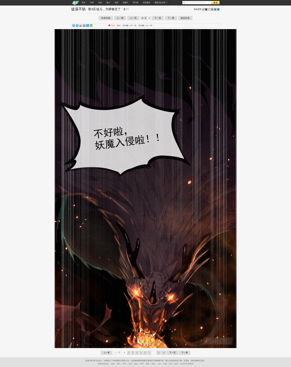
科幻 (124, 364)
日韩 (92, 3)
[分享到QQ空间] (77, 25)
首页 (83, 3)
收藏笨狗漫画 (103, 364)
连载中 (125, 3)
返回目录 (185, 18)
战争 (176, 364)
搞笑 (136, 364)
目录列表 (105, 18)
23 (164, 353)
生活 (170, 364)
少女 (159, 364)
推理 (142, 364)
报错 (113, 25)
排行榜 (135, 3)
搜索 (215, 2)
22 (159, 353)
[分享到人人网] (87, 25)
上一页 (133, 18)
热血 (113, 364)
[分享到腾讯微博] (84, 25)
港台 (108, 3)
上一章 (120, 18)
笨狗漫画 (189, 364)
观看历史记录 (160, 3)
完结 (116, 3)
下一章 (170, 18)
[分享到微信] (91, 25)
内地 (100, 3)
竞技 (130, 364)
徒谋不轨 (78, 9)
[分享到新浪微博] (80, 25)
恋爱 (165, 364)
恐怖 (147, 364)
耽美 (153, 364)
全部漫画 (146, 3)
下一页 (157, 18)
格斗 (119, 364)
